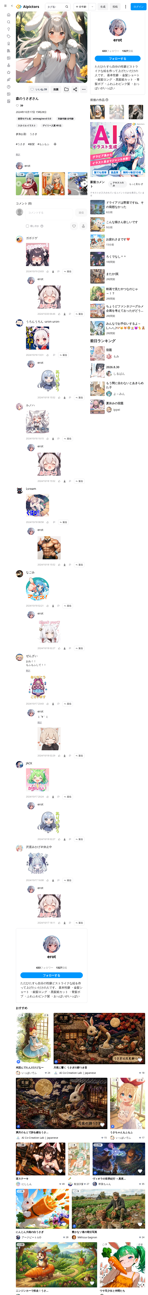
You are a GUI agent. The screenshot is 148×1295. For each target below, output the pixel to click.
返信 (69, 271)
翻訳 (18, 154)
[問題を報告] (58, 271)
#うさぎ (20, 144)
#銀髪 (31, 144)
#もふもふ (43, 144)
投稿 (115, 6)
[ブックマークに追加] (66, 89)
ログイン (139, 6)
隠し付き (34, 226)
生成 (102, 6)
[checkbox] (27, 226)
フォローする (51, 975)
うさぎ (33, 134)
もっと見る (134, 184)
